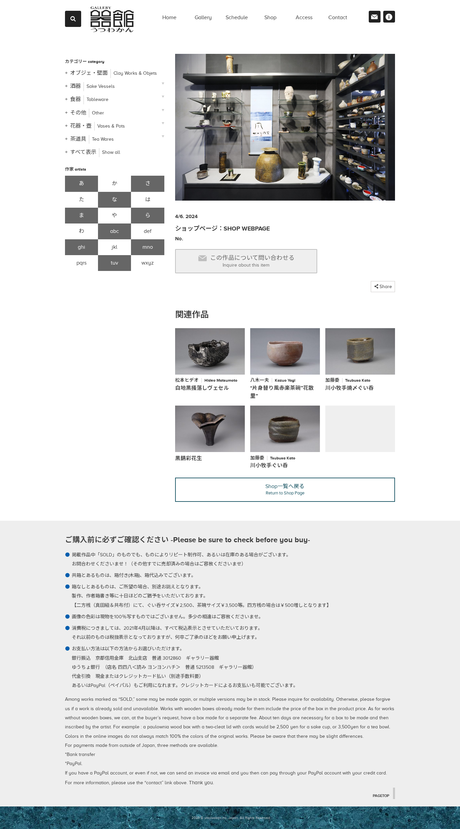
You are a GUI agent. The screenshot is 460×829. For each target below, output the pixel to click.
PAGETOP (381, 796)
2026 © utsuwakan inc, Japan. (215, 818)
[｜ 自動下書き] (285, 130)
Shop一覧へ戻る (284, 489)
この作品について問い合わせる (252, 261)
